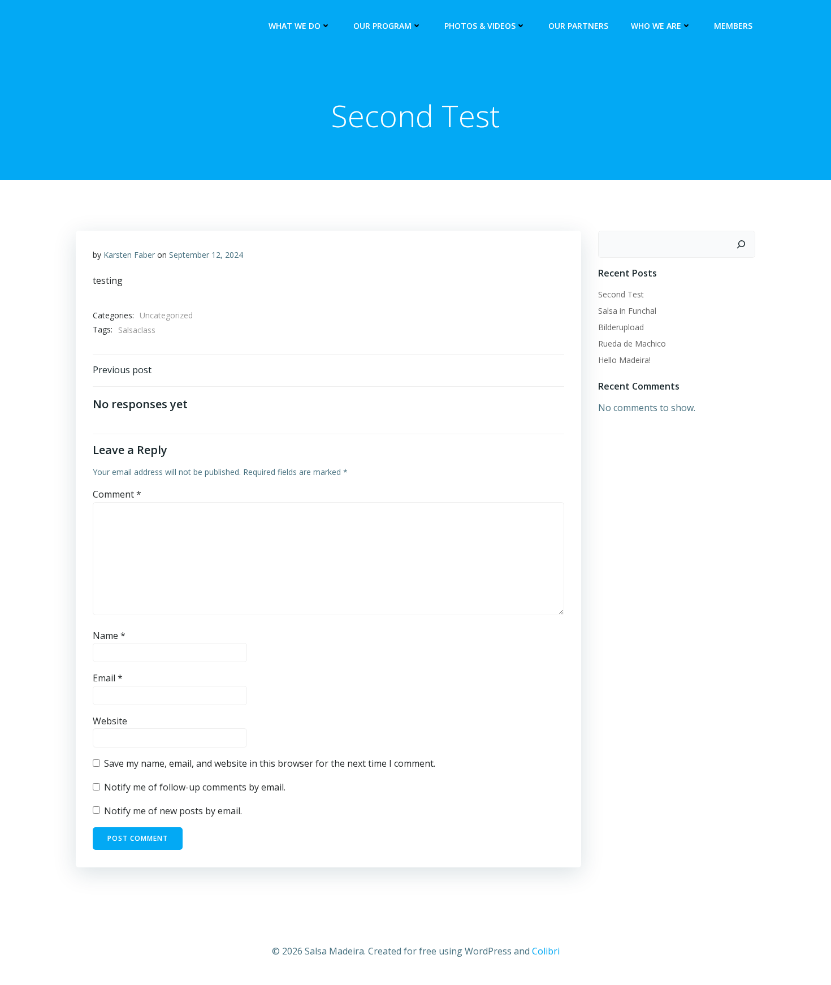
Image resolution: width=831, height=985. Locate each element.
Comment (117, 494)
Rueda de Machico (632, 343)
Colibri (546, 951)
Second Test (621, 294)
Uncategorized (166, 315)
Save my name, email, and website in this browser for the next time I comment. (269, 763)
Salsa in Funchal (627, 310)
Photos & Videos (480, 25)
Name (109, 635)
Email (108, 678)
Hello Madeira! (624, 360)
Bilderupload (621, 327)
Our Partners (578, 25)
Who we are (656, 25)
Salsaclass (136, 330)
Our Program (382, 25)
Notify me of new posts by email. (173, 811)
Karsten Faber (129, 254)
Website (110, 721)
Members (733, 25)
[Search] (741, 244)
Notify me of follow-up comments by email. (194, 787)
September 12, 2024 (206, 254)
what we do (295, 25)
